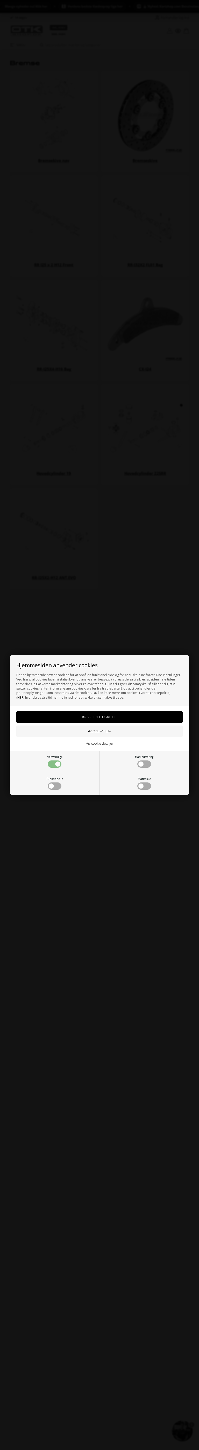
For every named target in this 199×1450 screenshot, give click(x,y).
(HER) (20, 697)
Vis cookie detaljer (99, 743)
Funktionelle (54, 779)
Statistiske (144, 779)
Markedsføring (144, 757)
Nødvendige (54, 757)
